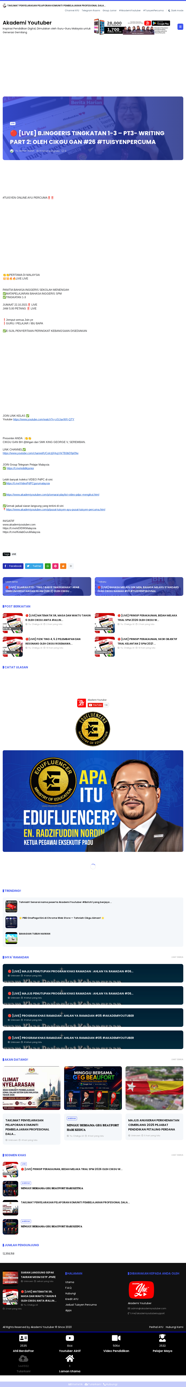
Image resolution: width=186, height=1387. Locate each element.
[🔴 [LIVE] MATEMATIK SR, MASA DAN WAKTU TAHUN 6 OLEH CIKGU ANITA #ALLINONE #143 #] (13, 632)
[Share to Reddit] (63, 566)
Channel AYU (72, 10)
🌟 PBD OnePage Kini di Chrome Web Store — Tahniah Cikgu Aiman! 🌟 (61, 917)
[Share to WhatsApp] (48, 566)
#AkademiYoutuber (130, 10)
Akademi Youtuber (27, 22)
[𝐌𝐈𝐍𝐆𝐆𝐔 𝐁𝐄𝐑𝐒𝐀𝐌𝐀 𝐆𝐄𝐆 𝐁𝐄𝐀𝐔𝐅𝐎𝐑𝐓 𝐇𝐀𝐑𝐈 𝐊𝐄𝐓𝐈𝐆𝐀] (10, 1195)
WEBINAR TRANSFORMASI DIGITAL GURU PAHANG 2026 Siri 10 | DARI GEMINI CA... (153, 1125)
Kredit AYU (71, 1299)
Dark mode (177, 10)
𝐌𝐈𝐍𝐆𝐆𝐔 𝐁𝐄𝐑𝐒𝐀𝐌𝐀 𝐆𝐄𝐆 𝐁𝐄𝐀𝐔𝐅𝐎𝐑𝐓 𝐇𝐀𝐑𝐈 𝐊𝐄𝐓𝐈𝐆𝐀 (52, 1188)
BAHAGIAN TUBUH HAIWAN (34, 933)
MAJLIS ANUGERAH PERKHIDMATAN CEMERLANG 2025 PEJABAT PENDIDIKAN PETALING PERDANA (92, 1125)
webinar (11, 1118)
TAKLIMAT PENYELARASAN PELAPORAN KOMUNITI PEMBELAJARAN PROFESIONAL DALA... (75, 1202)
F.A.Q (68, 1288)
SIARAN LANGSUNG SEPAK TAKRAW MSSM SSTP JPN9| (37, 5)
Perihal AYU (156, 1327)
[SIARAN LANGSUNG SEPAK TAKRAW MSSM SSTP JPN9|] (4, 6)
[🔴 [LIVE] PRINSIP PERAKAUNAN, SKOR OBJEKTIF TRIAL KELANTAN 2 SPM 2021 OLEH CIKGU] (105, 656)
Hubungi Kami (174, 1327)
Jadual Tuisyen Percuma (81, 1305)
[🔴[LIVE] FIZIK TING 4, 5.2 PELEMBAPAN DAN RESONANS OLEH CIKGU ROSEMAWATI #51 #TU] (13, 656)
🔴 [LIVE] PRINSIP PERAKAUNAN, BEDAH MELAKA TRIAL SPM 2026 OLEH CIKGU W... (72, 1169)
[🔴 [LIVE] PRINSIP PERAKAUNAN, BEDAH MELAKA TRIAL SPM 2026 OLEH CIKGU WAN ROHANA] (105, 632)
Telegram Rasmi (91, 10)
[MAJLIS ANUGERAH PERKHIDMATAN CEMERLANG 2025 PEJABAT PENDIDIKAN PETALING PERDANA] (93, 1088)
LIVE (13, 123)
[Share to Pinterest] (55, 566)
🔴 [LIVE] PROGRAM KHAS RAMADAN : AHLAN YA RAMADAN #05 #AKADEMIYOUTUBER (71, 1016)
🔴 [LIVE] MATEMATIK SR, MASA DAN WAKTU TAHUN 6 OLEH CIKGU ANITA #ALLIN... (38, 1296)
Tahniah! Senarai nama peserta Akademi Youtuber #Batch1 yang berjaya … (65, 902)
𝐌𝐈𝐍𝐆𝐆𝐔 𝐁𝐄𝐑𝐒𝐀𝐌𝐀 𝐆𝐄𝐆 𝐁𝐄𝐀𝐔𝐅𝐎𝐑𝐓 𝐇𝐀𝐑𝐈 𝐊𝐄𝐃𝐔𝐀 (51, 1226)
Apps (68, 1310)
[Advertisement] (93, 63)
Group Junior (109, 10)
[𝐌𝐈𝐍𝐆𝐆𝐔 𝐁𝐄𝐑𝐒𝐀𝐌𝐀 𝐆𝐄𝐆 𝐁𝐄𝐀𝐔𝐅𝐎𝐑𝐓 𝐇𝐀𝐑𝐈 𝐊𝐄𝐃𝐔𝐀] (31, 1088)
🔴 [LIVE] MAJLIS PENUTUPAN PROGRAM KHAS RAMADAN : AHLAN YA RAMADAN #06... (70, 971)
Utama (69, 1282)
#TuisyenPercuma (153, 10)
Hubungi (70, 1293)
